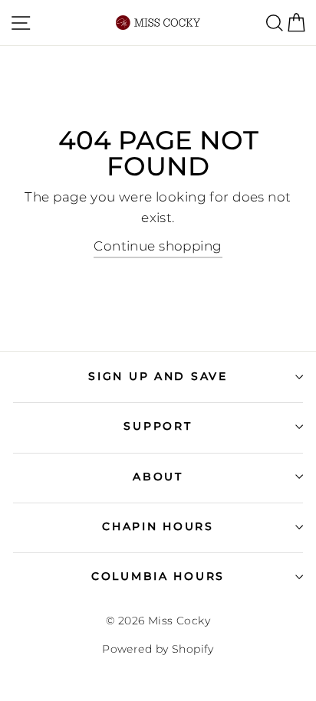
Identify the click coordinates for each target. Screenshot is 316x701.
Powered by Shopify (158, 649)
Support (157, 426)
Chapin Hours (158, 526)
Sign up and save (158, 376)
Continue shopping (158, 246)
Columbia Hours (158, 576)
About (158, 476)
